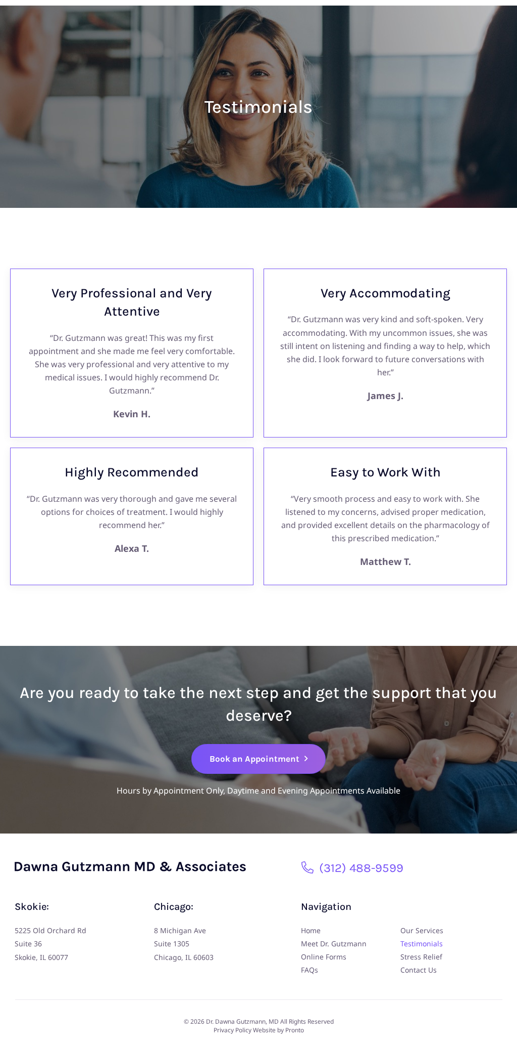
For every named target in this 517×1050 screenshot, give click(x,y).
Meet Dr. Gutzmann (334, 943)
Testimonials (421, 943)
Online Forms (323, 956)
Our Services (421, 930)
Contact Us (418, 970)
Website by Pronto (278, 1030)
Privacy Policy (232, 1030)
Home (311, 930)
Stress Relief (421, 956)
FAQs (309, 970)
